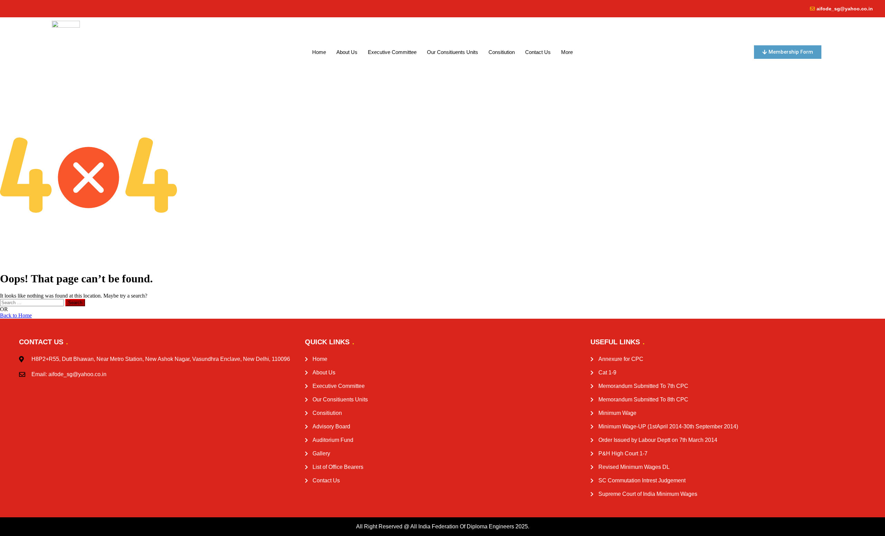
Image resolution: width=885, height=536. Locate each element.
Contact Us (538, 52)
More (567, 52)
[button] (568, 52)
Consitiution (501, 52)
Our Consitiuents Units (452, 52)
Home (319, 52)
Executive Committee (392, 52)
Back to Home (16, 315)
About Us (346, 52)
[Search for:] (32, 302)
